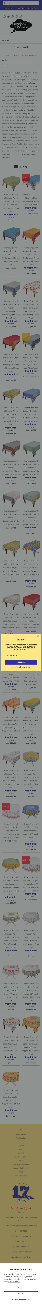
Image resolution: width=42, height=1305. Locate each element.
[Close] (38, 636)
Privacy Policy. (14, 1281)
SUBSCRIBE (21, 662)
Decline (21, 1293)
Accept (21, 1287)
